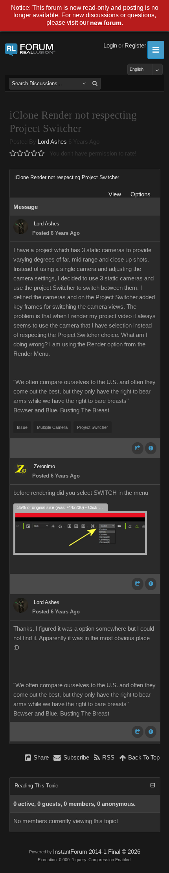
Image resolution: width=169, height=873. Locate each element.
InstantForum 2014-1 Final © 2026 (96, 852)
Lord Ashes (52, 142)
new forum (105, 23)
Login (110, 45)
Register (135, 45)
